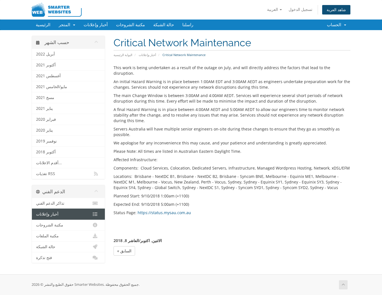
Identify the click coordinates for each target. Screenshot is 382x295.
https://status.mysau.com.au (164, 212)
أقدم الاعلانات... (49, 162)
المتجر (65, 24)
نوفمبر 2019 (46, 141)
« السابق (124, 250)
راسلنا (187, 24)
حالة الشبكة (163, 24)
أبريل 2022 (45, 54)
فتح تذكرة (44, 257)
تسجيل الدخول (300, 9)
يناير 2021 (44, 108)
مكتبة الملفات (47, 235)
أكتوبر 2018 (46, 151)
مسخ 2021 (45, 97)
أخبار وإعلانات (96, 24)
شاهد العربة (336, 9)
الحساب (335, 24)
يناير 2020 (44, 130)
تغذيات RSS (45, 173)
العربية (273, 9)
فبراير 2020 (46, 119)
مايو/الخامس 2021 (51, 86)
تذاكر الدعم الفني (50, 203)
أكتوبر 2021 (46, 64)
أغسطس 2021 (48, 75)
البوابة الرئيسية (123, 55)
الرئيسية (43, 24)
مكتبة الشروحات (130, 24)
